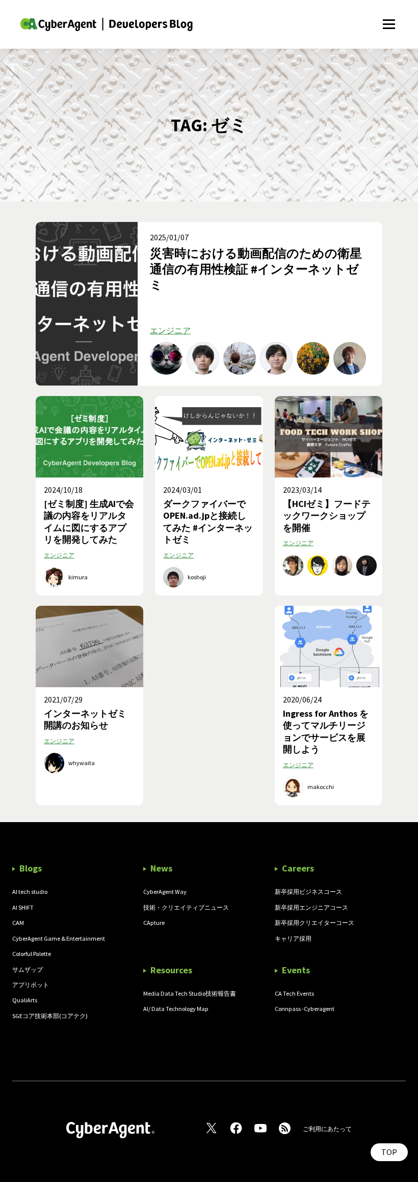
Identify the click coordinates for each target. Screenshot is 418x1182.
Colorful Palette (31, 954)
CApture (154, 922)
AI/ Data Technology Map (175, 1008)
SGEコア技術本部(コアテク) (50, 1016)
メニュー (389, 18)
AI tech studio (29, 891)
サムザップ (27, 969)
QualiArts (24, 1000)
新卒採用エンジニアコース (311, 907)
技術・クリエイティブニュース (186, 907)
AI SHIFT (23, 907)
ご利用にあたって (327, 1129)
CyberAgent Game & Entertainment (58, 938)
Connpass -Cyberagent (304, 1008)
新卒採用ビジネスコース (308, 891)
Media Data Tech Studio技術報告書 (189, 993)
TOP (389, 1152)
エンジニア (170, 330)
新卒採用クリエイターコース (314, 922)
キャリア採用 (293, 938)
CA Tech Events (294, 993)
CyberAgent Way (165, 891)
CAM (18, 922)
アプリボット (30, 985)
